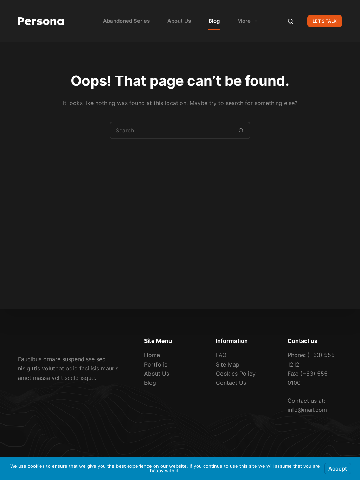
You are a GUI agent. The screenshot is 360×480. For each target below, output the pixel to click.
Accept (337, 468)
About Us (179, 21)
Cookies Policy (236, 373)
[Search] (290, 21)
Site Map (227, 364)
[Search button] (241, 130)
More (244, 21)
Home (152, 354)
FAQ (221, 354)
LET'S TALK (325, 21)
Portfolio (156, 364)
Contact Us (231, 382)
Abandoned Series (126, 21)
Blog (214, 21)
